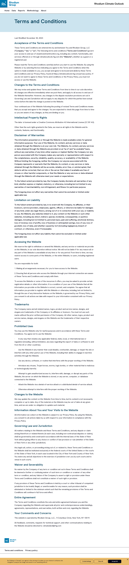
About (43, 10)
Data (14, 10)
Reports (21, 10)
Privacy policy (31, 550)
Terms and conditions (14, 550)
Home (7, 10)
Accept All (115, 561)
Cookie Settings (86, 561)
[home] (109, 4)
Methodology (33, 10)
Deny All (100, 561)
